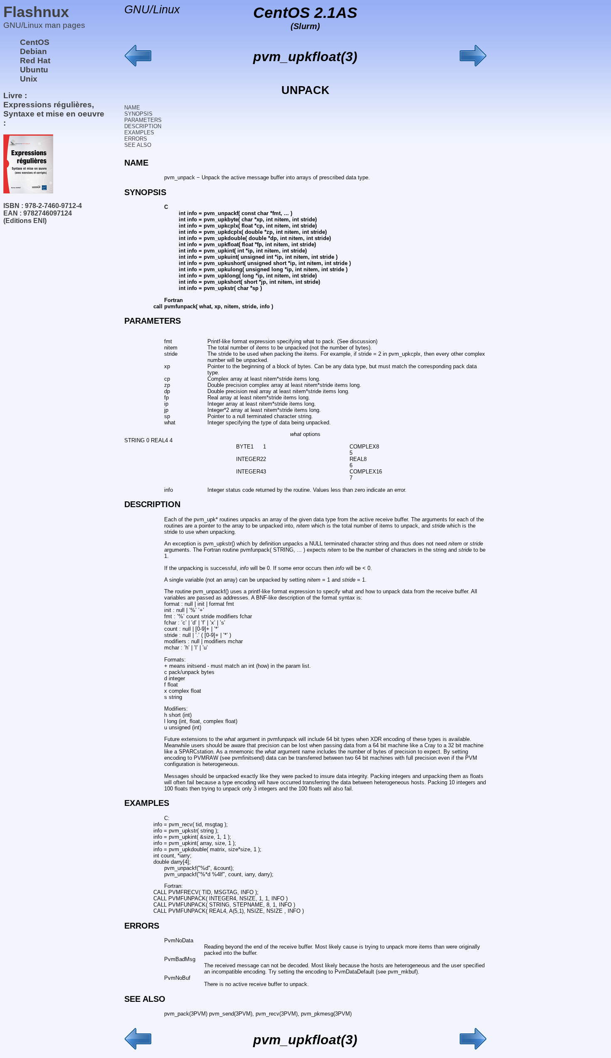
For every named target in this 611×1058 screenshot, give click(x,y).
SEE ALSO (137, 145)
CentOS (34, 42)
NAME (132, 107)
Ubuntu (34, 69)
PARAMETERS (143, 120)
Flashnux (36, 11)
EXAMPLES (139, 132)
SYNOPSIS (138, 114)
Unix (28, 78)
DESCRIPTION (142, 126)
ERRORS (135, 139)
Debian (33, 51)
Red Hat (35, 60)
